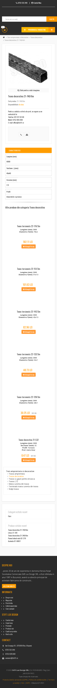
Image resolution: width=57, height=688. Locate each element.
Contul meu (9, 620)
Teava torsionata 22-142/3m (28, 311)
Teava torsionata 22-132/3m (28, 354)
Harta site (9, 634)
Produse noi (10, 628)
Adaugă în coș (29, 246)
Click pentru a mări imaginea (29, 90)
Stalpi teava (14, 489)
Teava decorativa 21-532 (29, 439)
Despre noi (9, 597)
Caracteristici (14, 150)
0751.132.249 (10, 649)
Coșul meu (9, 622)
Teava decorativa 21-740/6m (18, 529)
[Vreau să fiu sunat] (21, 134)
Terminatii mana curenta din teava (23, 486)
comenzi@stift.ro (11, 658)
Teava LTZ (13, 481)
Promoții (8, 625)
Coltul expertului (11, 605)
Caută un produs (11, 631)
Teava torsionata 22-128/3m (28, 397)
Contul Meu (37, 2)
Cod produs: (12, 101)
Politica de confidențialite (38, 680)
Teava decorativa (36, 37)
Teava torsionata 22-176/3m (28, 226)
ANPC (28, 683)
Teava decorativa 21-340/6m (18, 535)
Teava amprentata (17, 473)
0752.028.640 (10, 653)
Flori (9, 516)
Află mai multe (9, 586)
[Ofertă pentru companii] (27, 134)
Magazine (9, 600)
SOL (22, 683)
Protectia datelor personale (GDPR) (15, 680)
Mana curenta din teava (19, 484)
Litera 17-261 (12, 532)
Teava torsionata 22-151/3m (28, 268)
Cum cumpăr (10, 608)
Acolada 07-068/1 (14, 541)
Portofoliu (9, 603)
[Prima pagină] (4, 37)
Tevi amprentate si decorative (17, 37)
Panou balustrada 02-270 (17, 538)
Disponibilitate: (13, 104)
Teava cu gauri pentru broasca (22, 479)
